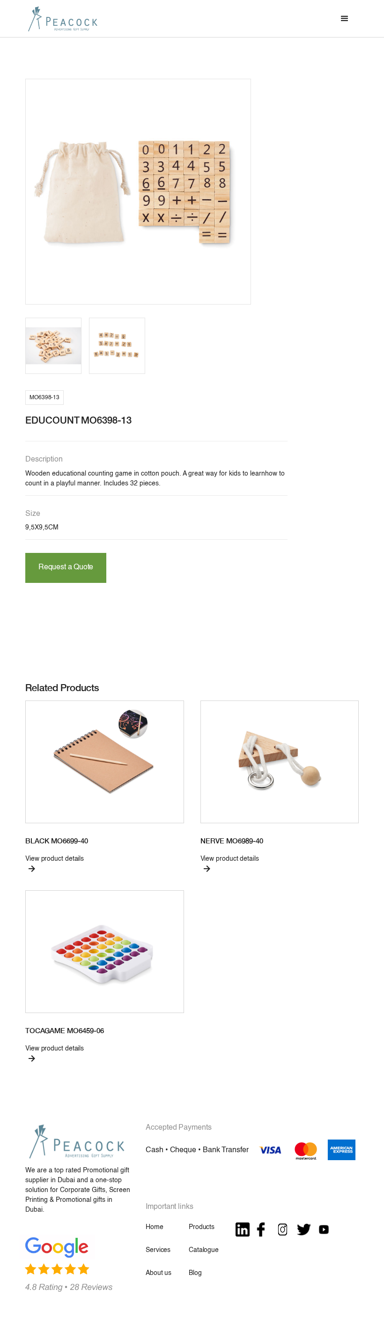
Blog (195, 1273)
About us (158, 1273)
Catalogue (204, 1250)
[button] (345, 19)
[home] (62, 18)
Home (154, 1227)
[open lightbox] (138, 192)
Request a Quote (65, 567)
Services (158, 1250)
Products (201, 1227)
